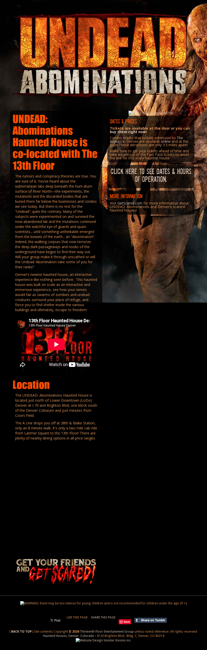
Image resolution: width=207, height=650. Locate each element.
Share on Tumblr (150, 620)
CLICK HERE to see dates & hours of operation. (151, 175)
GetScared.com (129, 203)
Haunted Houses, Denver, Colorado (68, 636)
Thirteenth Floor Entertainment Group (107, 631)
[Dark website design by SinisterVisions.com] (103, 640)
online (166, 141)
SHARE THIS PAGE (103, 617)
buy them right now (128, 131)
